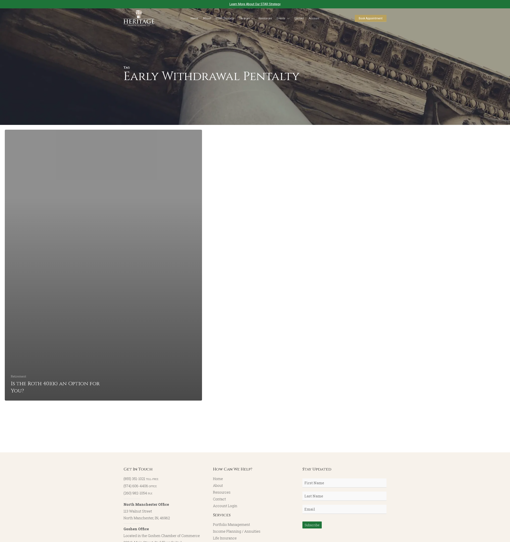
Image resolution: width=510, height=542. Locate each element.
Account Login (225, 505)
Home (218, 478)
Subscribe (312, 525)
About (218, 485)
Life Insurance (225, 538)
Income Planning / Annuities (236, 531)
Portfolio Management (231, 524)
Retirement (18, 376)
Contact (219, 499)
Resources (221, 492)
